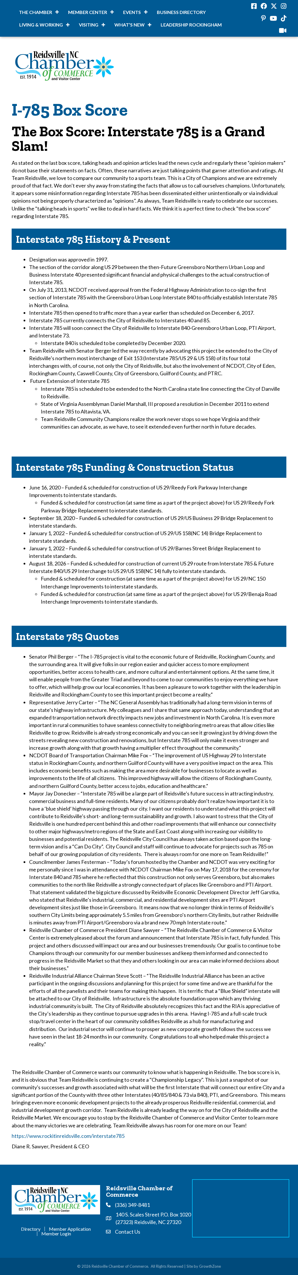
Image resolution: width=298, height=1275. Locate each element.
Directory (30, 1229)
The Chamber (35, 12)
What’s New (129, 24)
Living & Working (41, 24)
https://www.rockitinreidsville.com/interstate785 (68, 1136)
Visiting (88, 24)
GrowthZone (210, 1266)
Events (132, 12)
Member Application (70, 1229)
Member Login (56, 1233)
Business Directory (181, 12)
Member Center (87, 12)
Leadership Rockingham (191, 24)
